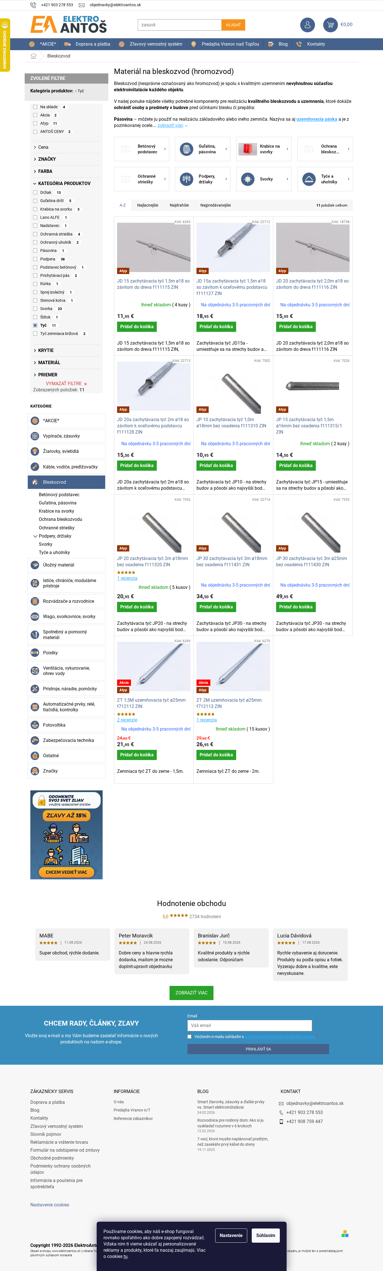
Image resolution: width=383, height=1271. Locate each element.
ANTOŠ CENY (55, 131)
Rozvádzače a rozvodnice (68, 601)
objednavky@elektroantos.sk (315, 1103)
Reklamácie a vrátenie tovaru (59, 1142)
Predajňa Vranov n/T (132, 1110)
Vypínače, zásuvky (61, 436)
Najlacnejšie (147, 205)
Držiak (50, 192)
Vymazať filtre (64, 383)
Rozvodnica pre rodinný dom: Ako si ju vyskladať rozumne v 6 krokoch (230, 1123)
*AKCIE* (51, 420)
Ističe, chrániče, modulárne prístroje (69, 583)
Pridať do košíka (137, 326)
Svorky (45, 544)
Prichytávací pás (58, 275)
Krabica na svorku (60, 209)
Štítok (49, 317)
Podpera (52, 259)
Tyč (81, 91)
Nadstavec (53, 225)
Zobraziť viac (191, 993)
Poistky (50, 652)
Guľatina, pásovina (58, 503)
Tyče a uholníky (54, 552)
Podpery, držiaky (55, 536)
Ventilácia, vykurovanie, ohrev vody (66, 670)
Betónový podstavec (59, 494)
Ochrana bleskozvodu (60, 519)
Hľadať (233, 25)
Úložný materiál (58, 565)
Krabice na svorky (56, 511)
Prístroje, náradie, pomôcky (70, 688)
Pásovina (52, 250)
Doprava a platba (47, 1102)
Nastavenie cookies (49, 1205)
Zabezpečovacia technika (68, 740)
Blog (34, 1110)
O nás (119, 1102)
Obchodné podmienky (52, 1158)
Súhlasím (265, 1235)
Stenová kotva (56, 300)
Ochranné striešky (57, 528)
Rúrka (49, 283)
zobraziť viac (170, 125)
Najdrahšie (179, 205)
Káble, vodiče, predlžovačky (70, 467)
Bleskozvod (54, 482)
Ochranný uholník (59, 242)
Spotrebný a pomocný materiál (65, 634)
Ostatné (51, 755)
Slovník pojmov (45, 1134)
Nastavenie (231, 1235)
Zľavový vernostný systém (56, 1126)
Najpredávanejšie (215, 205)
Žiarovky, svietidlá (61, 451)
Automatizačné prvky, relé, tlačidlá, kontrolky (69, 706)
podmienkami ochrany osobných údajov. (280, 1036)
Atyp (48, 123)
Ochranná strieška (60, 234)
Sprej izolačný (56, 292)
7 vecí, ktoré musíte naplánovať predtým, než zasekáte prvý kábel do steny (232, 1142)
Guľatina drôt (55, 200)
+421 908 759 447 (304, 1121)
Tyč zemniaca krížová (63, 333)
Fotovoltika (54, 725)
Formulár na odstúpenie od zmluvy (65, 1150)
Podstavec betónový (62, 267)
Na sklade (52, 107)
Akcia (48, 115)
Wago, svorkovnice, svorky (69, 616)
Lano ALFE (53, 217)
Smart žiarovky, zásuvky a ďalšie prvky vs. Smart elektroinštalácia (230, 1104)
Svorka (51, 308)
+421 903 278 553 (304, 1112)
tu (126, 1256)
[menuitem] (42, 44)
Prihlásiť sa (258, 1049)
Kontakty (39, 1118)
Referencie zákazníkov (133, 1118)
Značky (50, 771)
